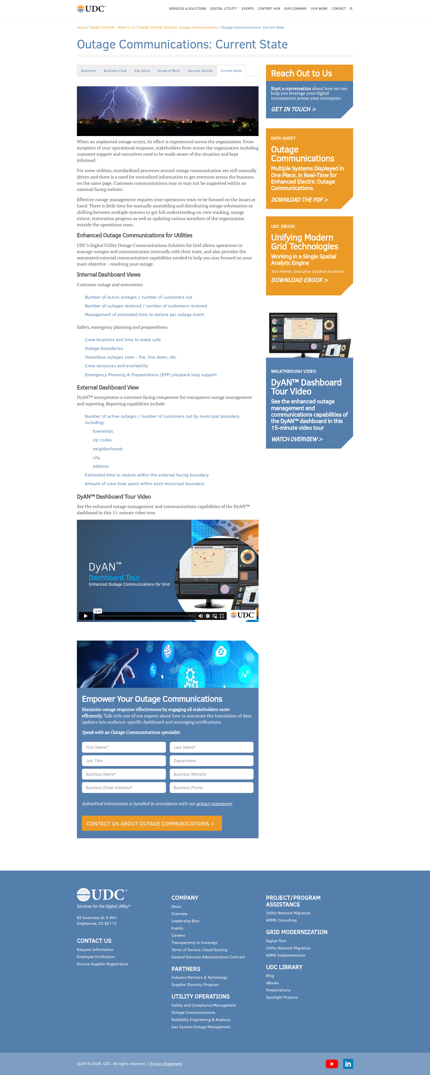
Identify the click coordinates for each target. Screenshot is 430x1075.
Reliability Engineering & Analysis (200, 1019)
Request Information (95, 949)
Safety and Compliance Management (203, 1005)
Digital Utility (224, 8)
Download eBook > (299, 280)
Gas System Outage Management (200, 1026)
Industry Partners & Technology (199, 977)
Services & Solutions (187, 8)
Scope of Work (169, 70)
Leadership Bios (185, 920)
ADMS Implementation (286, 955)
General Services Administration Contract (208, 956)
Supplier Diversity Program (195, 984)
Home (81, 27)
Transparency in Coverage (194, 942)
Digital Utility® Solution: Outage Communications (178, 27)
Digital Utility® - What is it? (112, 27)
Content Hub (269, 8)
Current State (231, 70)
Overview (179, 913)
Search (351, 8)
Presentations (278, 989)
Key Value (142, 70)
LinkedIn (348, 1064)
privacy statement (214, 803)
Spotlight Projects (282, 997)
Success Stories (200, 70)
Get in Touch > (293, 109)
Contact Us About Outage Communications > (150, 823)
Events (248, 8)
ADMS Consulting (281, 920)
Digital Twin (276, 940)
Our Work (319, 8)
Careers (178, 935)
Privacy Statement (166, 1063)
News (176, 906)
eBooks (272, 982)
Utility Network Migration (288, 912)
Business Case (115, 70)
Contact (339, 8)
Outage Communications (193, 1012)
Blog (270, 975)
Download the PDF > (299, 199)
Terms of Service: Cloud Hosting (199, 949)
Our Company (295, 8)
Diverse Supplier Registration (102, 963)
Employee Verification (96, 956)
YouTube (332, 1064)
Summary (88, 70)
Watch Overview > (296, 439)
